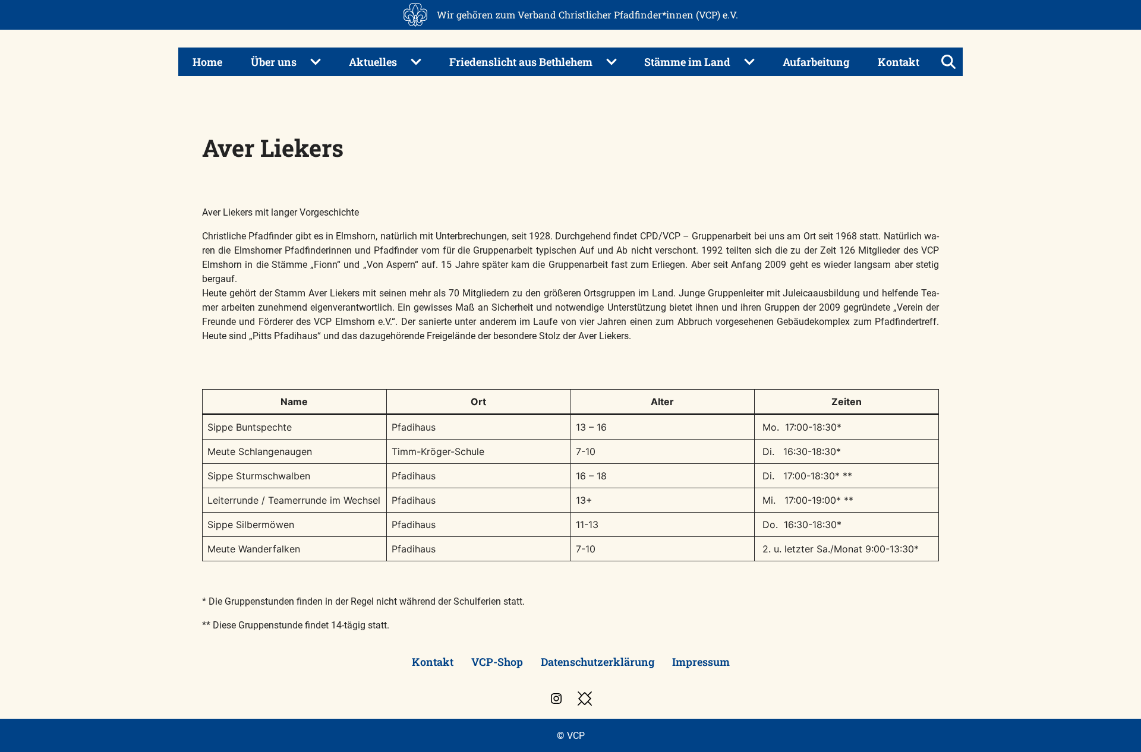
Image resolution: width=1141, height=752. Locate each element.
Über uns (274, 62)
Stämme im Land (687, 62)
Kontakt (898, 62)
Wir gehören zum (587, 14)
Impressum (701, 662)
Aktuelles (373, 62)
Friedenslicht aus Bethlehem (520, 62)
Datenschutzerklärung (597, 662)
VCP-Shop (497, 662)
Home (207, 62)
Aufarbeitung (816, 62)
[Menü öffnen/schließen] (948, 62)
